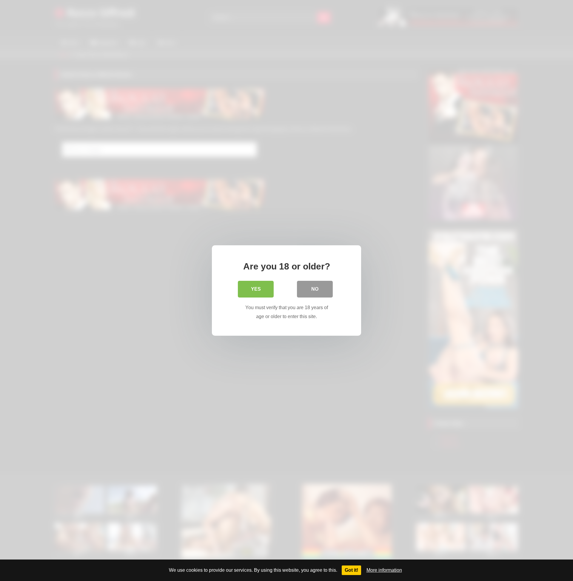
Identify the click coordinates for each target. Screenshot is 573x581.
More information (384, 570)
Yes (256, 289)
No (314, 289)
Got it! (351, 570)
